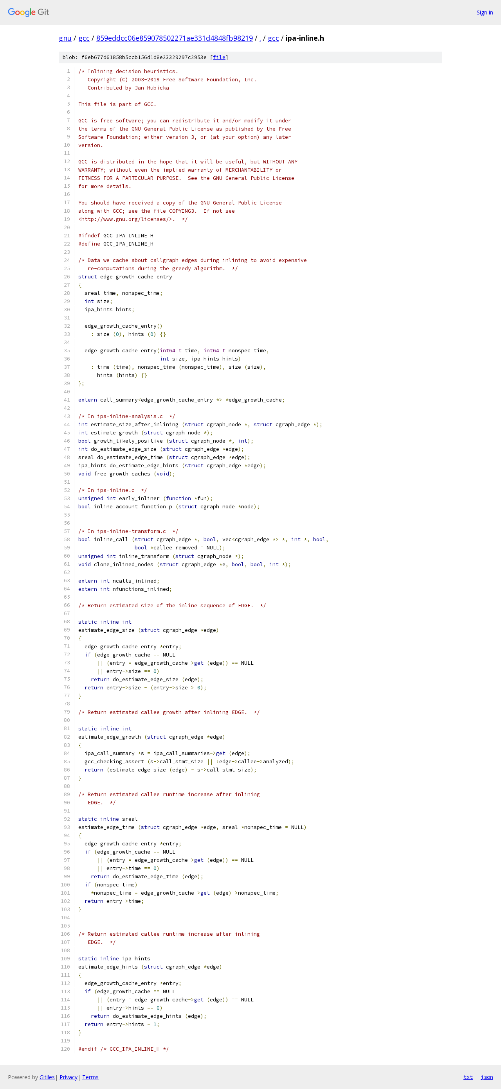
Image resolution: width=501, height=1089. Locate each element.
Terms (90, 1077)
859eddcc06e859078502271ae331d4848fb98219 (174, 38)
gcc (84, 38)
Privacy (68, 1077)
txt (468, 1076)
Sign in (485, 12)
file (219, 57)
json (487, 1076)
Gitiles (47, 1077)
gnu (65, 38)
